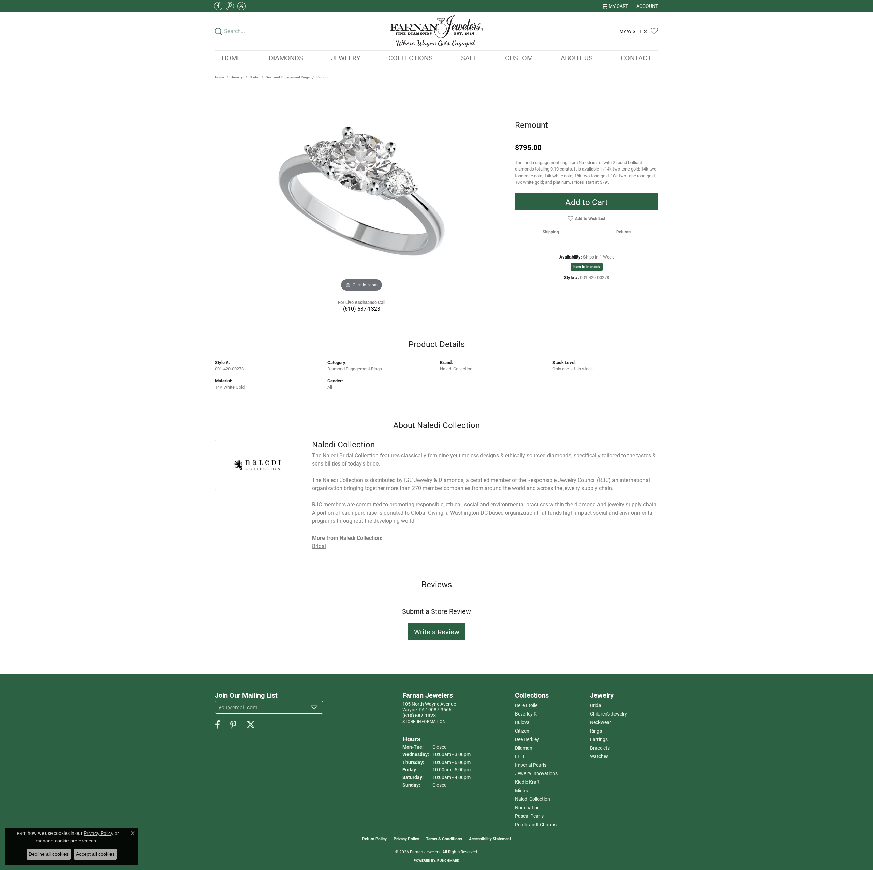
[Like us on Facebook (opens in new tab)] (218, 6)
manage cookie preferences (66, 840)
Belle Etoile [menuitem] (526, 705)
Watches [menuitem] (599, 756)
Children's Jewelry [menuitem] (608, 713)
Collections (410, 57)
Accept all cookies (95, 854)
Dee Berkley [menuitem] (527, 739)
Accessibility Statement (490, 838)
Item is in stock (586, 266)
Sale (469, 57)
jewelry (237, 77)
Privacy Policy (406, 838)
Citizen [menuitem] (522, 730)
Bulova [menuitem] (522, 722)
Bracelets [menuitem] (600, 747)
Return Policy (374, 838)
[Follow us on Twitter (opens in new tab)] (241, 6)
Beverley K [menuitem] (526, 713)
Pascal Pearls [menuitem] (529, 816)
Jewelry (345, 57)
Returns (623, 231)
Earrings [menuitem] (599, 739)
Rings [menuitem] (596, 730)
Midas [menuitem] (521, 790)
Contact (636, 57)
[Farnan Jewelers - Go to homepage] (436, 31)
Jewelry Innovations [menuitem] (536, 773)
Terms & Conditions (444, 838)
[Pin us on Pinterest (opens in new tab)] (230, 6)
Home (231, 57)
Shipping (551, 231)
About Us (577, 57)
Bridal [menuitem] (596, 705)
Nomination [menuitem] (527, 807)
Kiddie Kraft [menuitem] (527, 782)
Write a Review (436, 631)
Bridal (254, 77)
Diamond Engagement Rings (288, 77)
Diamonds (286, 57)
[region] (361, 191)
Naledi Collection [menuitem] (532, 799)
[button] (615, 6)
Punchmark (448, 860)
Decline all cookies (49, 854)
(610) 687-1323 (361, 308)
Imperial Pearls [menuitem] (530, 765)
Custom (519, 57)
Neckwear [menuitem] (600, 722)
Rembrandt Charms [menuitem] (536, 824)
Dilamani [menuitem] (524, 747)
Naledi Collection (456, 368)
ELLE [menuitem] (520, 756)
